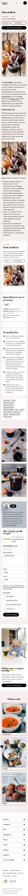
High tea (6, 414)
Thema (5, 839)
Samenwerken (6, 876)
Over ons (21, 873)
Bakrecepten (7, 400)
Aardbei (22, 409)
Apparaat (6, 855)
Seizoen (5, 844)
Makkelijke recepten (15, 414)
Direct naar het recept (13, 28)
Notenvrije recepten (9, 409)
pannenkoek (6, 96)
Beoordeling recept (10, 546)
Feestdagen (6, 824)
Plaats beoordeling (11, 614)
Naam (5, 569)
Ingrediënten (7, 834)
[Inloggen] (13, 3)
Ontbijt (13, 400)
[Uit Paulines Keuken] (4, 3)
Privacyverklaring (15, 870)
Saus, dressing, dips (9, 402)
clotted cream (14, 99)
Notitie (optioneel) (7, 552)
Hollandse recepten (8, 405)
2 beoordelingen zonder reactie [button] (18, 539)
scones (19, 96)
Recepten (6, 819)
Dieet (4, 829)
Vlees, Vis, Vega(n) (8, 860)
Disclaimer (5, 870)
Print (9, 261)
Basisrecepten (16, 412)
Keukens (5, 850)
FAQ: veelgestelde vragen (9, 873)
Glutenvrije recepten (9, 407)
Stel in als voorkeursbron (16, 686)
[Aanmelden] (17, 3)
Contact (14, 876)
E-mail (5, 576)
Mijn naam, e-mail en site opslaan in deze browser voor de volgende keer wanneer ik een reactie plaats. (13, 587)
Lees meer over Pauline (9, 525)
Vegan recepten (8, 416)
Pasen (16, 409)
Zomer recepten (8, 412)
